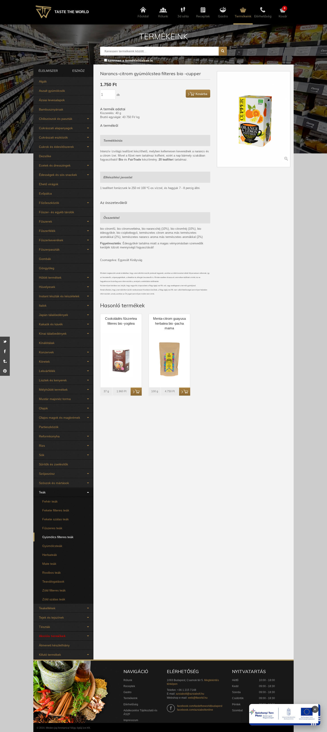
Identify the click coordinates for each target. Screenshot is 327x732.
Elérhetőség (130, 704)
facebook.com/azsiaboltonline (195, 709)
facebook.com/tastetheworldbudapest (199, 706)
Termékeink (130, 698)
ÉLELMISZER (48, 70)
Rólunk (127, 680)
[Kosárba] (136, 392)
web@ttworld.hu (198, 697)
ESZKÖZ (78, 70)
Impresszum (130, 720)
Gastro (127, 692)
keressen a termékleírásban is (130, 60)
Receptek (129, 686)
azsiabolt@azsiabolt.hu (190, 693)
